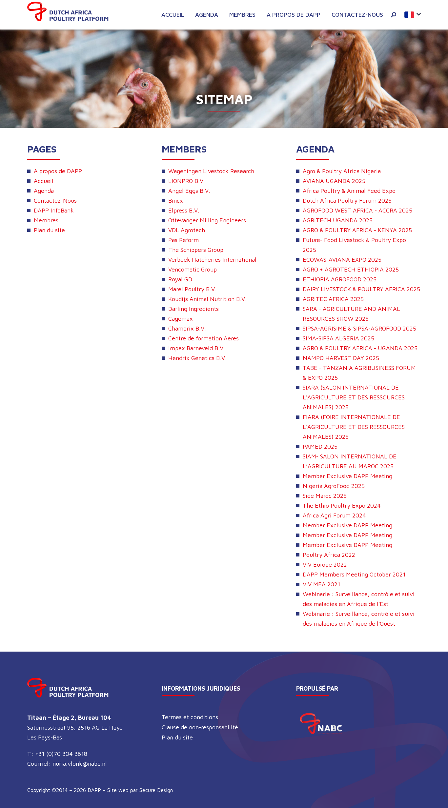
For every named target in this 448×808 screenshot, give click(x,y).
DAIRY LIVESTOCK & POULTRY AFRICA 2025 (361, 289)
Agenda (206, 14)
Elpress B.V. (183, 210)
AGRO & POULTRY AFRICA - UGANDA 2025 (360, 348)
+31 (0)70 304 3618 (61, 753)
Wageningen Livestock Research (211, 171)
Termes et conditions (190, 717)
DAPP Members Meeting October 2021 (354, 574)
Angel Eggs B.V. (189, 190)
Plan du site (49, 230)
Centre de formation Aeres (203, 338)
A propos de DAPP (293, 14)
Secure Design (156, 790)
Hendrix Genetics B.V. (197, 357)
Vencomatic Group (192, 269)
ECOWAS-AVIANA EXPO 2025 (342, 259)
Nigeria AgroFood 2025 (334, 485)
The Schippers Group (195, 249)
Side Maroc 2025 (325, 495)
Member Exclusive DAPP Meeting (347, 476)
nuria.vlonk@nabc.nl (79, 763)
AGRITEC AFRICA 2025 (333, 298)
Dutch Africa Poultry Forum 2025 (347, 200)
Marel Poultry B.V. (192, 289)
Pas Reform (183, 239)
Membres (242, 14)
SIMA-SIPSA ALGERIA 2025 (338, 338)
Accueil (172, 14)
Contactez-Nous (357, 14)
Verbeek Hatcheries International (212, 259)
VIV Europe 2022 (325, 564)
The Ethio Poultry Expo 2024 (342, 505)
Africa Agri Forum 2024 (334, 515)
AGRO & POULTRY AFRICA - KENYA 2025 (357, 230)
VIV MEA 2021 (321, 584)
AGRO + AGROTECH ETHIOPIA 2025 (351, 269)
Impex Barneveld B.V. (196, 348)
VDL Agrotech (186, 230)
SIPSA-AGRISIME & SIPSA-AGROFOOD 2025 (359, 328)
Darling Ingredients (193, 308)
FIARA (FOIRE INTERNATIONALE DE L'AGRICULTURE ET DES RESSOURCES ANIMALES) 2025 (354, 427)
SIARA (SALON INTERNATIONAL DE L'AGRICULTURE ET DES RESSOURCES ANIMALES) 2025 (354, 397)
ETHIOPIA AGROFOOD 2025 (340, 279)
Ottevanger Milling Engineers (207, 220)
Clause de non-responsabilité (200, 727)
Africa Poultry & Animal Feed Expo (349, 190)
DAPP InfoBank (54, 210)
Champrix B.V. (187, 328)
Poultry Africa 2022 (329, 554)
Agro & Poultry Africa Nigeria (342, 171)
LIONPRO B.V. (186, 180)
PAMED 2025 (320, 446)
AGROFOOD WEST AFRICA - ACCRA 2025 (357, 210)
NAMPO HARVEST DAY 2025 (341, 357)
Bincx (175, 200)
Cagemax (180, 318)
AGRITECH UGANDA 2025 (338, 220)
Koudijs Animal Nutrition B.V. (207, 298)
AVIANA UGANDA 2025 (334, 180)
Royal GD (180, 279)
